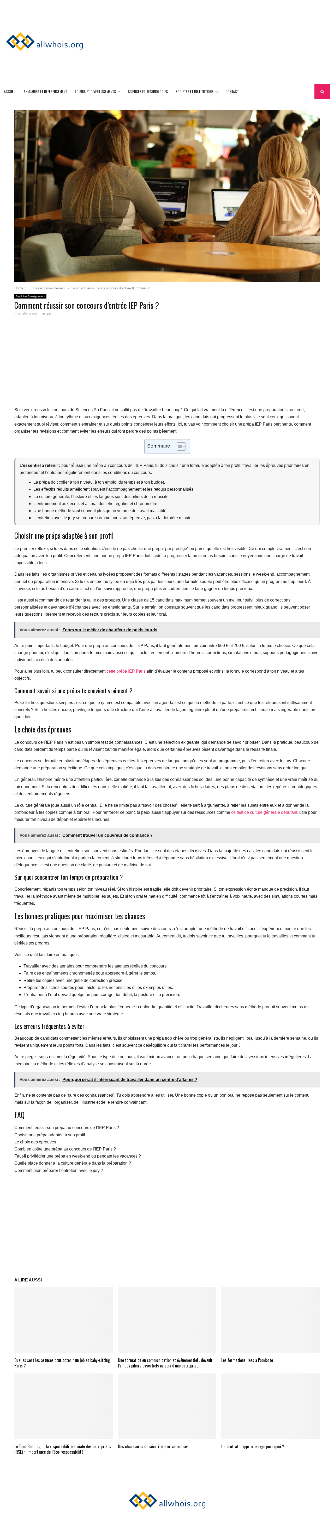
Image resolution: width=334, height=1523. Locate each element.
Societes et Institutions (194, 91)
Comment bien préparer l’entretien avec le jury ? (58, 1170)
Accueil (10, 91)
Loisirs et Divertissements (95, 91)
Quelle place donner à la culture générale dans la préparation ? (72, 1163)
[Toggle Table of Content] (178, 446)
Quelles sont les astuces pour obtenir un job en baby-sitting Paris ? (62, 1363)
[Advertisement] (235, 41)
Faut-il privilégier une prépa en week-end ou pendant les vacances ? (77, 1156)
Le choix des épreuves (35, 1142)
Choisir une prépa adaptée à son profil (49, 1135)
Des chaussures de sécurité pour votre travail (155, 1446)
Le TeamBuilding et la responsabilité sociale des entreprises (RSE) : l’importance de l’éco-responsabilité (62, 1449)
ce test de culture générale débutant (264, 812)
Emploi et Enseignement (30, 296)
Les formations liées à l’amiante (247, 1360)
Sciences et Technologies (148, 91)
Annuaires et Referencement (45, 91)
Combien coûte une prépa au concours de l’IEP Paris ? (65, 1149)
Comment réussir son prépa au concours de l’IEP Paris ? (66, 1127)
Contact (232, 91)
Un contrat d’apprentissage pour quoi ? (252, 1446)
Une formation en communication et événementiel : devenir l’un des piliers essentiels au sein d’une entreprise (165, 1363)
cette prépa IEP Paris (126, 671)
